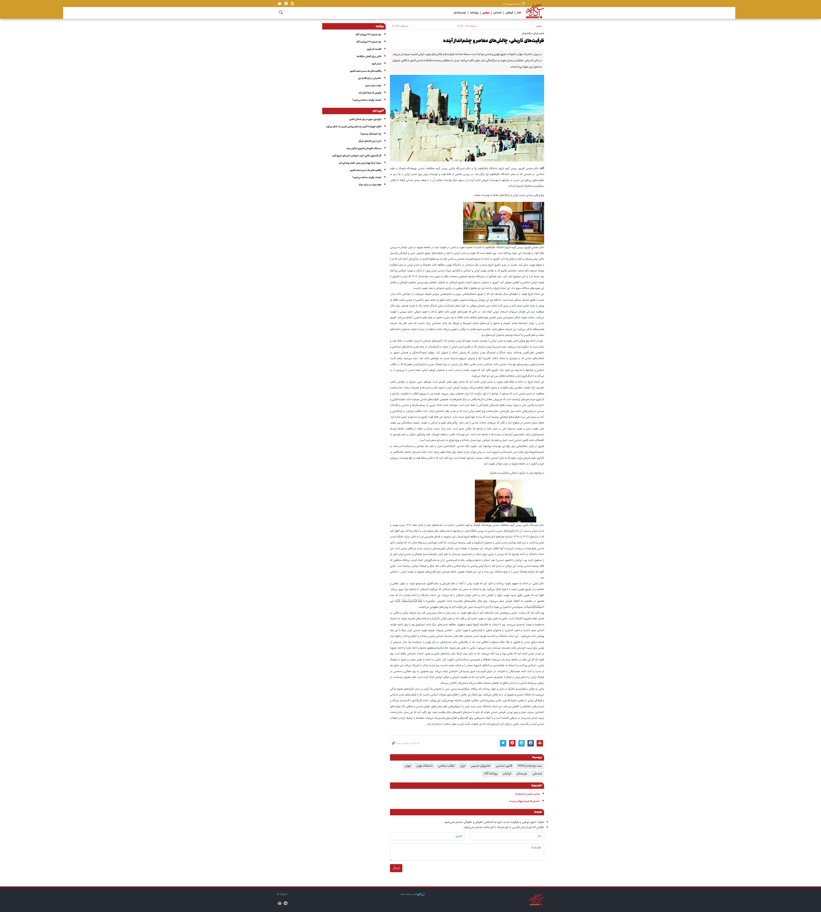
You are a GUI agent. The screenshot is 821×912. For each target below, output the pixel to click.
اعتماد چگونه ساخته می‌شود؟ (366, 100)
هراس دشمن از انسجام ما (527, 794)
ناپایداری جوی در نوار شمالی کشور (365, 119)
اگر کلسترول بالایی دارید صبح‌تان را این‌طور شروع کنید (356, 156)
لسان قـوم (376, 64)
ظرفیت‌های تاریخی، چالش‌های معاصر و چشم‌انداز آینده (493, 41)
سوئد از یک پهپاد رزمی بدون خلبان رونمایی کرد (360, 163)
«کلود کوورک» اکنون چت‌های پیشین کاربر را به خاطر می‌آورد (353, 126)
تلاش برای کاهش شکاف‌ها (369, 56)
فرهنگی (509, 13)
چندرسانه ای (460, 13)
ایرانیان (507, 773)
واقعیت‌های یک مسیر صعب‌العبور (365, 71)
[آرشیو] (279, 3)
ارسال (396, 868)
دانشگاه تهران (424, 766)
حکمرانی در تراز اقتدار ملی (369, 78)
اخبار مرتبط (536, 786)
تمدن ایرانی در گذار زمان (533, 33)
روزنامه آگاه (491, 773)
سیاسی (485, 13)
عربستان (522, 773)
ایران (462, 766)
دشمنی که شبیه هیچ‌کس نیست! (524, 801)
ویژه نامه (474, 13)
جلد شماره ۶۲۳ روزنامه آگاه (368, 35)
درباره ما (282, 894)
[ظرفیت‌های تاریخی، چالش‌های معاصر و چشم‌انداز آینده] (467, 118)
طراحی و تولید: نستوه (409, 894)
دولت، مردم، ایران (373, 85)
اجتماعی (497, 13)
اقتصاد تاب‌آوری (374, 49)
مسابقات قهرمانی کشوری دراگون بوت (363, 148)
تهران (408, 766)
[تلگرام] (286, 3)
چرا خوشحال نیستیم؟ (370, 134)
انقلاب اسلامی (446, 766)
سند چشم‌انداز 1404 (530, 766)
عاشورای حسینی (480, 766)
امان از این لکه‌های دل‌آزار (370, 141)
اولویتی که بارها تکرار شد (370, 93)
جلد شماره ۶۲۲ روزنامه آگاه (368, 42)
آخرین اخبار (378, 111)
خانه (519, 13)
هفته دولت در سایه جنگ (370, 185)
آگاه (542, 168)
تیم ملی (537, 773)
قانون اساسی (504, 766)
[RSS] (292, 3)
